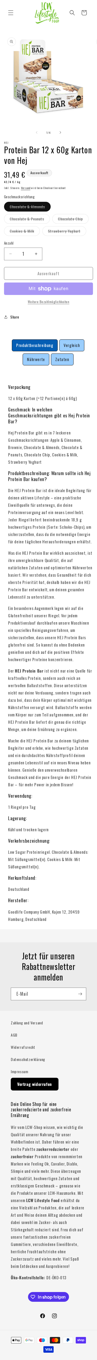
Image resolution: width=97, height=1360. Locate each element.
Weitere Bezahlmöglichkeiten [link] (49, 301)
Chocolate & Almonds (30, 207)
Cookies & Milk (25, 232)
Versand (25, 188)
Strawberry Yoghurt (67, 232)
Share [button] (14, 317)
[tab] (34, 345)
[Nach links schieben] (37, 132)
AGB (14, 1035)
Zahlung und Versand (27, 1022)
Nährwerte (36, 359)
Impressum (19, 1071)
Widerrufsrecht (23, 1047)
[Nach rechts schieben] (60, 132)
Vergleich (72, 345)
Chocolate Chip (73, 220)
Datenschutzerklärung (28, 1059)
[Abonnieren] (80, 994)
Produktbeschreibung (34, 345)
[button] (11, 13)
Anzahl (8, 243)
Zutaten (62, 359)
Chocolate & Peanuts (30, 220)
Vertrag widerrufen (34, 1084)
